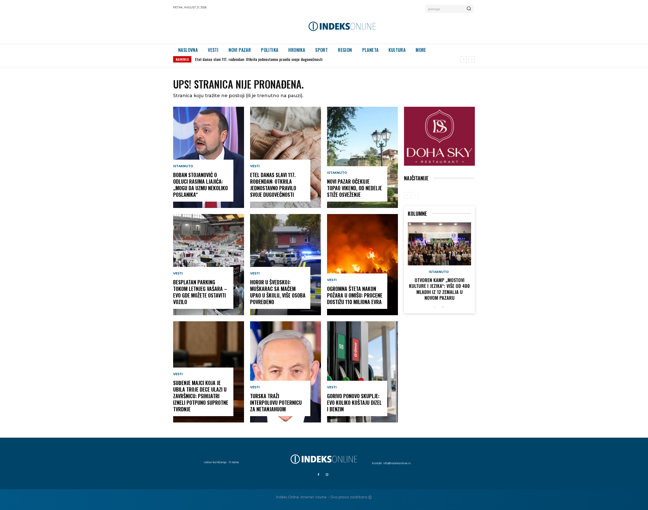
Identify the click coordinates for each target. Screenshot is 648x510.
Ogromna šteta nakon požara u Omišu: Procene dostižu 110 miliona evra (354, 295)
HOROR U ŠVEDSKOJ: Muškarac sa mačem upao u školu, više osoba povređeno (278, 292)
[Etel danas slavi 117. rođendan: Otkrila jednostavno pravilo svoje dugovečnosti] (285, 157)
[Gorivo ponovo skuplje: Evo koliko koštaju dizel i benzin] (362, 371)
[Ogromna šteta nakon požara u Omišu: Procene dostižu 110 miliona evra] (362, 264)
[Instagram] (327, 475)
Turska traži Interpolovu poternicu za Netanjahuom (276, 402)
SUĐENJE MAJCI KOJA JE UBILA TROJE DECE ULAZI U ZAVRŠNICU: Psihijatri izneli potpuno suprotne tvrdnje (200, 396)
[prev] (463, 59)
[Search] (469, 9)
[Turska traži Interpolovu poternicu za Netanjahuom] (285, 371)
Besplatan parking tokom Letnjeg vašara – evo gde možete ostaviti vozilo (200, 292)
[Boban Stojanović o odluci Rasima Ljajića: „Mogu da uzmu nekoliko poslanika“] (208, 157)
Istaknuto (183, 166)
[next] (472, 59)
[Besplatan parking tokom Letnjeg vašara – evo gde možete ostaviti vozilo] (208, 264)
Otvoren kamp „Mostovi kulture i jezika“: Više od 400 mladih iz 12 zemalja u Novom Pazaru (439, 289)
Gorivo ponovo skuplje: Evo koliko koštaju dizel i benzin (354, 402)
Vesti (178, 273)
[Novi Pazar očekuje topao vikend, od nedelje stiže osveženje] (362, 157)
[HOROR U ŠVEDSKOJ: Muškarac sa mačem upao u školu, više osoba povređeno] (285, 264)
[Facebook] (318, 475)
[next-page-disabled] (415, 195)
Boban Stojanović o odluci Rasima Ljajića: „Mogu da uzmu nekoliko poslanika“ (200, 184)
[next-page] (442, 307)
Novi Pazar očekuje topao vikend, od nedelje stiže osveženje (354, 188)
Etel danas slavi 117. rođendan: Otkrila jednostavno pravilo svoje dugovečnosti (258, 59)
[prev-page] (407, 195)
